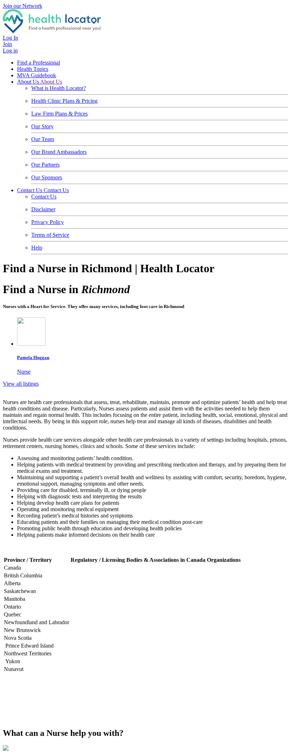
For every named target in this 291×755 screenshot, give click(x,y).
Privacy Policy (47, 222)
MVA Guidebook (36, 75)
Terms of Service (50, 235)
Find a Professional (38, 63)
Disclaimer (43, 209)
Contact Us (30, 190)
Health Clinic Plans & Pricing (64, 101)
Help (36, 248)
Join (7, 44)
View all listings (21, 384)
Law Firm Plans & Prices (59, 114)
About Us (28, 82)
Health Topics (32, 69)
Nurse (33, 364)
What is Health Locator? (58, 88)
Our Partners (45, 165)
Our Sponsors (46, 177)
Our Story (42, 126)
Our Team (42, 139)
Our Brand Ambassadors (59, 152)
